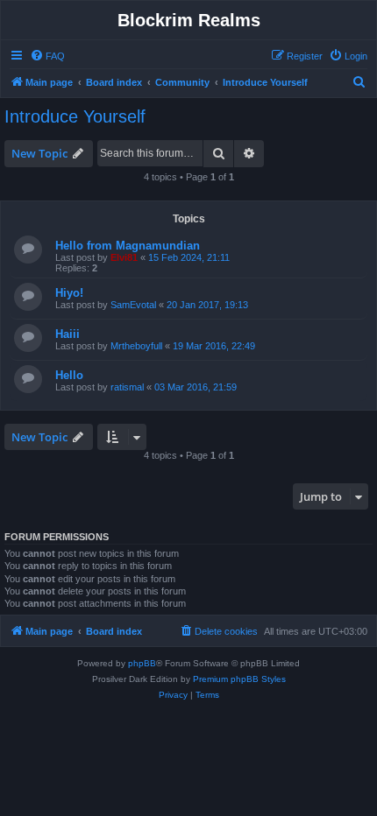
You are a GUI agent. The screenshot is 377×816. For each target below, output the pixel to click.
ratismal (127, 387)
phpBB (142, 663)
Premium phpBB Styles (239, 679)
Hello (69, 375)
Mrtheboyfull (136, 346)
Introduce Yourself (75, 116)
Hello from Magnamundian (127, 245)
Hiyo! (69, 292)
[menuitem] (47, 56)
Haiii (67, 334)
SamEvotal (133, 304)
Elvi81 (124, 257)
